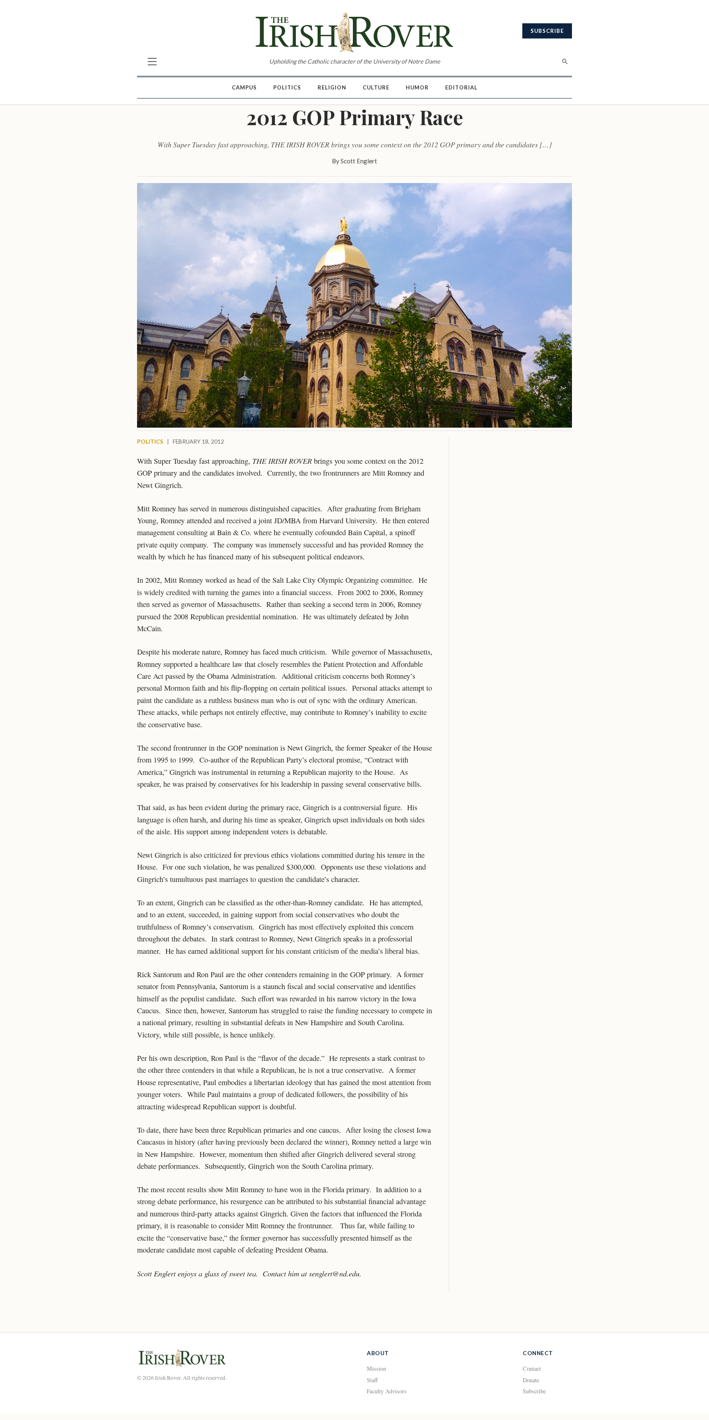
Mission (376, 1368)
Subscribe (547, 30)
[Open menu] (152, 61)
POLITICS (150, 441)
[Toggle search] (565, 62)
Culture (376, 87)
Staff (372, 1380)
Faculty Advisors (387, 1391)
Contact (532, 1368)
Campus (244, 87)
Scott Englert (359, 161)
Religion (332, 87)
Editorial (461, 87)
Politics (287, 87)
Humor (417, 87)
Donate (531, 1380)
